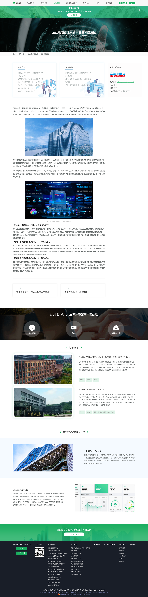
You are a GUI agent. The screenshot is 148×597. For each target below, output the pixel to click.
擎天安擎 (82, 590)
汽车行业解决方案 (76, 572)
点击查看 (74, 15)
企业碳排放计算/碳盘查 (54, 577)
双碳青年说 (122, 551)
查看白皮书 (21, 553)
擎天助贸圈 (76, 590)
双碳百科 (121, 553)
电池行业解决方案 (76, 553)
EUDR (120, 558)
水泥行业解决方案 (76, 551)
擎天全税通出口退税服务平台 (65, 590)
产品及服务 (30, 3)
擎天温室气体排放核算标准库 (56, 569)
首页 (14, 54)
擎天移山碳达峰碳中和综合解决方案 (80, 548)
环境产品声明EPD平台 (54, 582)
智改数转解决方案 (76, 574)
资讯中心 (86, 3)
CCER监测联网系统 (53, 585)
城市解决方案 (74, 556)
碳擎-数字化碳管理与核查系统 (56, 564)
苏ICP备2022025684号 (83, 594)
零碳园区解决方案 (76, 558)
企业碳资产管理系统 (53, 566)
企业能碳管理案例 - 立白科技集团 (38, 54)
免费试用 (123, 3)
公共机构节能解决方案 (77, 564)
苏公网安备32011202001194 (68, 594)
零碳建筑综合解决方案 (77, 566)
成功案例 (57, 3)
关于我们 (109, 3)
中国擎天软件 (53, 590)
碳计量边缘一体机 (53, 558)
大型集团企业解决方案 (77, 561)
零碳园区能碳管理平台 (54, 551)
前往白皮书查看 (74, 534)
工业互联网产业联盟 (99, 590)
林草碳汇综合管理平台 (54, 574)
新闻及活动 (122, 548)
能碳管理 (121, 561)
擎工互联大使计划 (71, 3)
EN (132, 3)
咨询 (21, 549)
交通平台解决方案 (76, 569)
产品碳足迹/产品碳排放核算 (55, 572)
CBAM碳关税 (122, 556)
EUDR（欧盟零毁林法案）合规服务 (57, 553)
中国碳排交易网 (89, 590)
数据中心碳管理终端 (53, 580)
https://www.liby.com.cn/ (125, 82)
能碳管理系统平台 (53, 548)
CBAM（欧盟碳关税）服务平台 (56, 556)
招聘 (97, 3)
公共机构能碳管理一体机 (54, 561)
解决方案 (44, 3)
